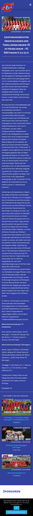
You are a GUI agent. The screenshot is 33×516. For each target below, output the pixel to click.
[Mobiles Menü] (30, 4)
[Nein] (31, 507)
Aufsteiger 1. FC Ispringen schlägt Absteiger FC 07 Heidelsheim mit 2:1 (16, 419)
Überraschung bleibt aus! (16, 473)
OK (16, 508)
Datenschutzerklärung (16, 512)
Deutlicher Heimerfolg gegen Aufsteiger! (16, 446)
